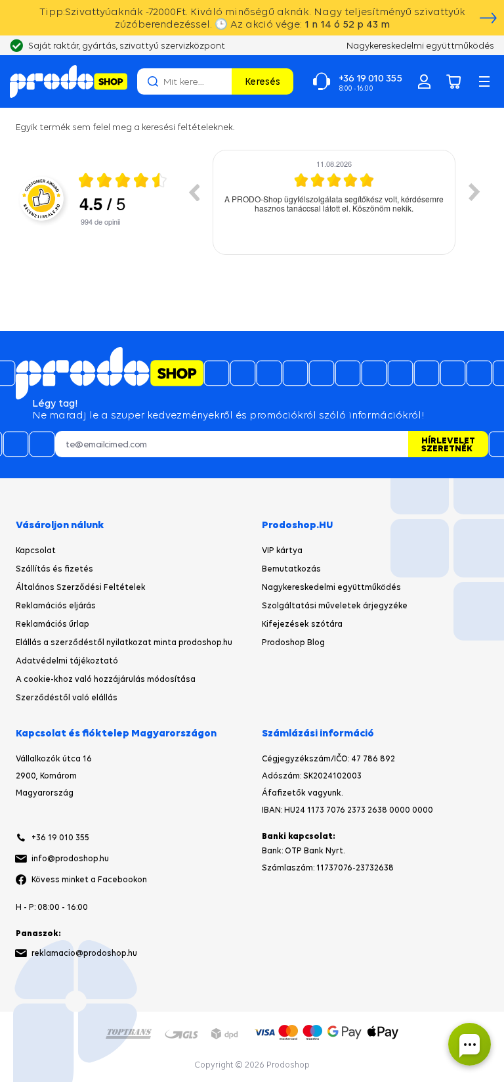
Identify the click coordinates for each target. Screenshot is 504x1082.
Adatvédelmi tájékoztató (67, 660)
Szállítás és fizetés (54, 569)
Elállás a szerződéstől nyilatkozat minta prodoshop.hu (124, 642)
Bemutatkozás (291, 569)
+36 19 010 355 (60, 837)
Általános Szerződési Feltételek (81, 587)
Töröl (219, 81)
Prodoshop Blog (293, 642)
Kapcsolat (36, 550)
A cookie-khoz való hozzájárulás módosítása (106, 679)
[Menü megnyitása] (484, 81)
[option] (334, 202)
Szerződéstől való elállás (66, 697)
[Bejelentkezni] (424, 81)
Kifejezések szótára (302, 624)
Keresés (262, 81)
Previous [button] (194, 192)
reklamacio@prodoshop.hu (84, 953)
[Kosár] (454, 81)
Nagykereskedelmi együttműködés (331, 587)
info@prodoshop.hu (70, 858)
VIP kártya (282, 550)
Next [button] (474, 192)
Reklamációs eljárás (56, 605)
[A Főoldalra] (68, 81)
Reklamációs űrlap (52, 624)
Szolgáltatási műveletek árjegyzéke (335, 605)
